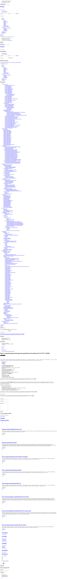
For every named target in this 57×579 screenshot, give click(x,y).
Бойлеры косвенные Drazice (9, 148)
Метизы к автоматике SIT (9, 260)
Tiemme (6, 236)
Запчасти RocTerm (8, 285)
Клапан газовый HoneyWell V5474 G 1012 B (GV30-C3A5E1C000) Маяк (10, 62)
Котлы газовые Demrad (8, 89)
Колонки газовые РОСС (7, 145)
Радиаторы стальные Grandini (9, 174)
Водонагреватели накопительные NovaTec (11, 156)
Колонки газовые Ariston (7, 133)
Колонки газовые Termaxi (7, 141)
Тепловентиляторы (6, 191)
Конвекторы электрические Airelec (10, 186)
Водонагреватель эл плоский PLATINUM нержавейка (13, 160)
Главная (3, 346)
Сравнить (2, 332)
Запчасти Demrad (7, 275)
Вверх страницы (2, 416)
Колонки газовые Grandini (7, 138)
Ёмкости (5, 215)
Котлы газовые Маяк (8, 99)
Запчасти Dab (7, 273)
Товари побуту (4, 194)
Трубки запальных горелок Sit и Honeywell (11, 263)
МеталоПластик (6, 322)
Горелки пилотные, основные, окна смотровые (12, 258)
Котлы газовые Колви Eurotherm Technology (11, 98)
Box (2, 418)
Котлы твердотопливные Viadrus (10, 120)
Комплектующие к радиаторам (8, 164)
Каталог (3, 18)
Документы (3, 363)
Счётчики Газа (6, 242)
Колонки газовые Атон (7, 143)
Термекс (8, 301)
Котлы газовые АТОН (8, 97)
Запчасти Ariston (7, 267)
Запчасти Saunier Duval (8, 286)
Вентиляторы (7, 257)
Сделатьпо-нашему (1, 35)
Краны (5, 304)
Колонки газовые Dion (7, 136)
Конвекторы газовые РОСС (9, 182)
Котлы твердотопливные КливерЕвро (10, 123)
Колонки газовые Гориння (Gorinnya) (9, 144)
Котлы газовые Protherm (8, 92)
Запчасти (5, 256)
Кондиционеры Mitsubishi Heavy (8, 200)
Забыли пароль (10, 57)
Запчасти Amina (7, 265)
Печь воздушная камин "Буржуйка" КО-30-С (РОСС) (14, 524)
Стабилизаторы (6, 309)
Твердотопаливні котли (7, 110)
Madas (6, 233)
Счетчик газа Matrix (8, 246)
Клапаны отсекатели (7, 232)
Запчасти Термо (7, 298)
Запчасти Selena (7, 287)
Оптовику (5, 28)
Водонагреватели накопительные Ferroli (11, 153)
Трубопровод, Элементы (5, 321)
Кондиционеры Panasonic (7, 203)
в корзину (1, 325)
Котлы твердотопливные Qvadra (10, 119)
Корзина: (2, 6)
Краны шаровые (7, 306)
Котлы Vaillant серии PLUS (11, 94)
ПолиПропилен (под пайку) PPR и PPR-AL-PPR (10, 323)
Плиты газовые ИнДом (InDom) (8, 210)
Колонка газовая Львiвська (7, 131)
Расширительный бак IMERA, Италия (10, 254)
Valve (6, 237)
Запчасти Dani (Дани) (8, 274)
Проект (5, 24)
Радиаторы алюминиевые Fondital (10, 167)
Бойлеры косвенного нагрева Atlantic (10, 147)
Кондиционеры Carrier (7, 195)
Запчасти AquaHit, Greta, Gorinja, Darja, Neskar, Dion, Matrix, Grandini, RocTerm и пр (17, 266)
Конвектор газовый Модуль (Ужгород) (10, 180)
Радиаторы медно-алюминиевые (8, 170)
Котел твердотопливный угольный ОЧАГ (11, 117)
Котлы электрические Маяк (9, 105)
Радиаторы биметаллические (8, 168)
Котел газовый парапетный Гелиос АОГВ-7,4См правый (15, 456)
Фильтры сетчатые (8, 314)
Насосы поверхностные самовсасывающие (11, 227)
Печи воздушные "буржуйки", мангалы (11, 127)
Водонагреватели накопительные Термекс (11, 157)
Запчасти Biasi (7, 269)
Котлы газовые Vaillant (8, 93)
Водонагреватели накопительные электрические (11, 149)
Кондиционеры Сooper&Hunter (8, 207)
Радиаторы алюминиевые (7, 165)
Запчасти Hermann (8, 279)
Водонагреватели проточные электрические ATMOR (12, 161)
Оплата (5, 20)
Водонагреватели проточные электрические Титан (12, 163)
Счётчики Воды (7, 311)
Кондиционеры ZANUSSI (7, 206)
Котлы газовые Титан (8, 102)
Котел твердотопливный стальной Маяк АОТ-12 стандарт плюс (16, 510)
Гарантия (5, 23)
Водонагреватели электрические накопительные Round (13, 159)
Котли (3, 83)
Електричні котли (6, 103)
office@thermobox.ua (5, 576)
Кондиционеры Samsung (7, 204)
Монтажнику (5, 30)
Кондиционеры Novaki (7, 202)
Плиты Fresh (5, 208)
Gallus (6, 243)
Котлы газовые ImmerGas (9, 91)
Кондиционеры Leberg (7, 198)
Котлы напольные (9, 109)
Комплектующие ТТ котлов (9, 111)
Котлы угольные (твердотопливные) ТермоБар (12, 126)
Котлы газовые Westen (8, 96)
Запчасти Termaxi (7, 290)
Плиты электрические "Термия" (8, 211)
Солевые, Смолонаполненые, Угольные (12, 317)
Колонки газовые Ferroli (7, 137)
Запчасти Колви (7, 295)
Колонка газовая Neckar (7, 130)
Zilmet (6, 253)
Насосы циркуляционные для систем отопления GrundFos (15, 223)
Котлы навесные (9, 108)
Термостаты (5, 312)
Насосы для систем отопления (9, 220)
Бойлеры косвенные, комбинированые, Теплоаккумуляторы (12, 146)
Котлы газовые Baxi (8, 86)
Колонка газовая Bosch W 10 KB (9, 442)
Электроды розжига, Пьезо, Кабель (10, 264)
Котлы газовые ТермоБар (9, 101)
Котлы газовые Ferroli (8, 90)
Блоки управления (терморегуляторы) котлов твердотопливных (16, 112)
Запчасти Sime (7, 288)
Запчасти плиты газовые (8, 297)
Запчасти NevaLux (8, 282)
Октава (6, 245)
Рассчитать (3, 344)
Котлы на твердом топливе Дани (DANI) (11, 118)
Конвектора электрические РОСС (10, 185)
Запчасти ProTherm (8, 284)
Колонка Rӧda (6, 129)
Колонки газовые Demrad (7, 135)
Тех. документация (6, 26)
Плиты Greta (5, 209)
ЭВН (7, 302)
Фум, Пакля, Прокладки (7, 318)
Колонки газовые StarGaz (7, 140)
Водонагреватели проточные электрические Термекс (12, 162)
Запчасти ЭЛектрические (9, 300)
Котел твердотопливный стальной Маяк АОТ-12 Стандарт (15, 496)
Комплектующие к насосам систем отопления (13, 221)
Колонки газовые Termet (7, 142)
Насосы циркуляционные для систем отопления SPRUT (15, 224)
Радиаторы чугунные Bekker (9, 176)
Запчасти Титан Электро (8, 299)
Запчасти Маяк (7, 296)
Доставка (5, 21)
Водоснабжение (4, 212)
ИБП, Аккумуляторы (7, 303)
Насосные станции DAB (10, 219)
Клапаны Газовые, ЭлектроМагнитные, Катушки (12, 259)
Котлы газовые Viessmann (9, 95)
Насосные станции (8, 217)
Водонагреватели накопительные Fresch (11, 154)
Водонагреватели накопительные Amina (11, 150)
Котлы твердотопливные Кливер (10, 122)
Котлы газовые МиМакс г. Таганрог (10, 100)
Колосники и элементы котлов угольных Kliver (13, 113)
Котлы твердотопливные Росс (9, 125)
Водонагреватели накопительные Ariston (11, 151)
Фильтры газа (6, 247)
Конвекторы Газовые (7, 179)
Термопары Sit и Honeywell (9, 262)
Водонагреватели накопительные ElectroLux (11, 152)
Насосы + (6, 214)
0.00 (3, 9)
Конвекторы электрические (8, 183)
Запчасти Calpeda (7, 271)
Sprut (7, 218)
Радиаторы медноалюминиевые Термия (11, 171)
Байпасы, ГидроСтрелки (7, 251)
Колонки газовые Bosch (7, 134)
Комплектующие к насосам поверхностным (13, 230)
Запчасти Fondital (7, 277)
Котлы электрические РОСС (9, 106)
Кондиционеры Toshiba (7, 205)
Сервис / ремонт (6, 25)
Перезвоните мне (9, 40)
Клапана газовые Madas (8, 234)
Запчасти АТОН (7, 293)
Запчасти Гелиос (7, 294)
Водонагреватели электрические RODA (11, 158)
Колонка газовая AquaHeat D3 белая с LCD (11, 429)
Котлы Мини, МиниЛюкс (10, 107)
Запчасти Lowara (7, 280)
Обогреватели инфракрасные (8, 188)
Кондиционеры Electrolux (7, 196)
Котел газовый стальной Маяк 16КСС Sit (11, 483)
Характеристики (4, 361)
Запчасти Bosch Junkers (8, 270)
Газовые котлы (6, 84)
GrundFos (8, 228)
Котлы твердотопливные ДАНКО (10, 121)
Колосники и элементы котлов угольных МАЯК (14, 114)
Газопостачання (4, 231)
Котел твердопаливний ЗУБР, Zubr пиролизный (12, 116)
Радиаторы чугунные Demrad (9, 177)
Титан (6, 192)
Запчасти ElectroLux (8, 276)
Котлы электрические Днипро (9, 104)
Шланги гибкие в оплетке (9, 319)
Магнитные (8, 316)
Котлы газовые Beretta (8, 87)
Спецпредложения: (4, 420)
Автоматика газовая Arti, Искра (9, 85)
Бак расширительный (7, 252)
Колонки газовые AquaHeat (7, 132)
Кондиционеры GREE (7, 197)
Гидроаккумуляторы (6, 213)
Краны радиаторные (8, 305)
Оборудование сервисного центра (8, 307)
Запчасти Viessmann (8, 292)
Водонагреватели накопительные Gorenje (11, 155)
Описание (3, 362)
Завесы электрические (8, 193)
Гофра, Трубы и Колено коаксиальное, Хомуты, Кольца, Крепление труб (14, 255)
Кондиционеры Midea (7, 199)
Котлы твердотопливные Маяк (9, 124)
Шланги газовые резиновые (8, 249)
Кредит (5, 22)
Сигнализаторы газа (6, 240)
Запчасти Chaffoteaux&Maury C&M (10, 272)
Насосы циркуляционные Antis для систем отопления (14, 222)
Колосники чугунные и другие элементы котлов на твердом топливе (17, 115)
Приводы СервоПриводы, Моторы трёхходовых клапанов (13, 261)
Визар (6, 244)
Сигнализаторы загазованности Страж (10, 241)
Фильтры (5, 313)
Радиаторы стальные (7, 173)
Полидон (6, 216)
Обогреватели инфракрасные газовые (10, 189)
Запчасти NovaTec (8, 283)
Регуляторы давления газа (7, 238)
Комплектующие (4, 250)
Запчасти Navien (7, 281)
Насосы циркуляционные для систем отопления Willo (14, 225)
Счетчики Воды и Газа (7, 310)
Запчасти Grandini (7, 278)
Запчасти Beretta (7, 268)
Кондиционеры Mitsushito (7, 201)
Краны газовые (6, 235)
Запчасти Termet (7, 291)
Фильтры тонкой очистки (9, 315)
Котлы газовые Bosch (8, 88)
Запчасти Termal (7, 289)
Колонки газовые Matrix (7, 139)
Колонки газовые (4, 128)
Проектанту (5, 29)
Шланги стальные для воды (9, 320)
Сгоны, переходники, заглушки (8, 308)
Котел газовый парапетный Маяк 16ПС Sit (12, 470)
